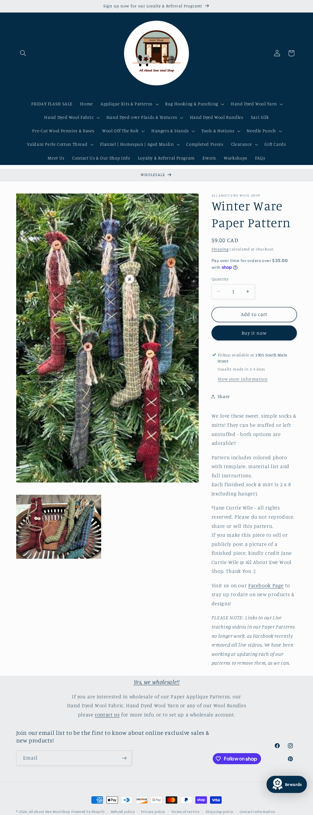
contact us (107, 715)
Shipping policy (219, 811)
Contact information (257, 811)
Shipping (220, 249)
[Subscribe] (124, 757)
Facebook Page (266, 585)
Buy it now (254, 333)
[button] (23, 53)
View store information (243, 378)
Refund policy (123, 811)
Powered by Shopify (88, 811)
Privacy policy (153, 811)
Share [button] (224, 396)
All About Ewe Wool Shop (49, 811)
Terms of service (185, 811)
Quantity (220, 278)
